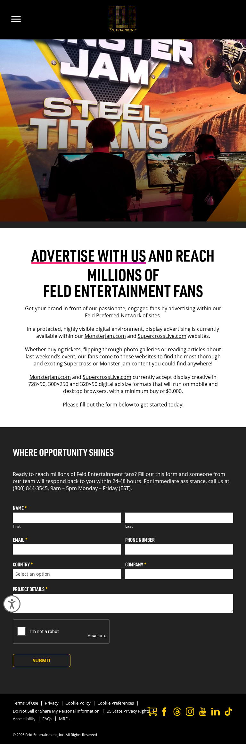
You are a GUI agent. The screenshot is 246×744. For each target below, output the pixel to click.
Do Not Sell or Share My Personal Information (56, 711)
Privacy (52, 703)
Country (23, 564)
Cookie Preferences (115, 703)
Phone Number (140, 539)
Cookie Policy (78, 703)
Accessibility (24, 718)
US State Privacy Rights (128, 711)
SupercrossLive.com (162, 335)
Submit (42, 660)
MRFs (64, 718)
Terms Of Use (25, 703)
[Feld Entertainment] (123, 29)
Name (20, 508)
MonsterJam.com (105, 335)
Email (20, 539)
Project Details (30, 589)
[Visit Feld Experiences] (151, 712)
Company (135, 564)
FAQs (47, 718)
